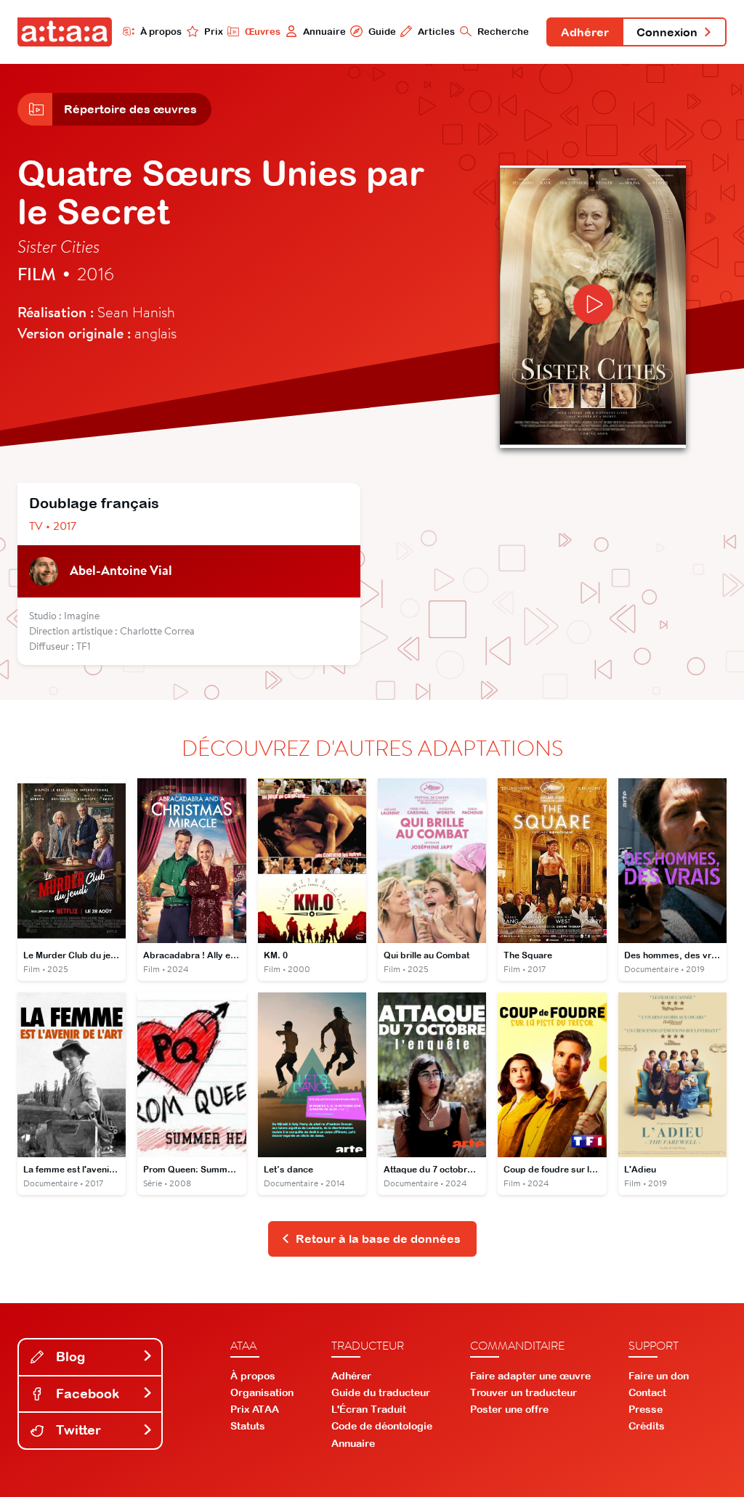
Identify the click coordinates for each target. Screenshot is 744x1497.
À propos (161, 31)
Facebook (85, 1393)
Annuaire (324, 31)
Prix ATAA (254, 1409)
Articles (436, 31)
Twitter (76, 1429)
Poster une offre (509, 1409)
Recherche (503, 31)
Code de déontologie (381, 1426)
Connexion (667, 31)
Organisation (262, 1392)
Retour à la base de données (378, 1238)
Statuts (247, 1426)
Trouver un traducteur (523, 1392)
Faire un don (658, 1376)
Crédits (646, 1426)
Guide (381, 31)
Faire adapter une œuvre (530, 1376)
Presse (645, 1409)
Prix (213, 31)
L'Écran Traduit (368, 1409)
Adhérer (585, 31)
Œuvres (262, 31)
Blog (68, 1356)
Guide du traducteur (380, 1392)
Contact (647, 1392)
